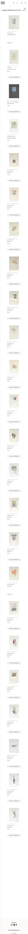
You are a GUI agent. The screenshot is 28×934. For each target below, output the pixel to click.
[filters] (25, 8)
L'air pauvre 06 (10, 653)
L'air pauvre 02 (10, 791)
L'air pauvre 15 (10, 343)
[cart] (22, 3)
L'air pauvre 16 (10, 308)
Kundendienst (14, 930)
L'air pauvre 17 (10, 274)
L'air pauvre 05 (10, 687)
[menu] (25, 2)
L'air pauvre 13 (10, 412)
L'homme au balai (11, 136)
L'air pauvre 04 (10, 722)
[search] (14, 2)
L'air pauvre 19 (10, 170)
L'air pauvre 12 (10, 446)
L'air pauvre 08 (10, 584)
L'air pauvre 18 (10, 239)
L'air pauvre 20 (10, 205)
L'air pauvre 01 (10, 825)
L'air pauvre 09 (10, 550)
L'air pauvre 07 (10, 618)
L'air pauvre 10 (10, 515)
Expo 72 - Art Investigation (13, 102)
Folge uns (14, 922)
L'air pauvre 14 (10, 377)
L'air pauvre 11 (10, 481)
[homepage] (3, 2)
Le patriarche (10, 33)
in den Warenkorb (14, 77)
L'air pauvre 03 (10, 756)
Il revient (9, 67)
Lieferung (14, 933)
